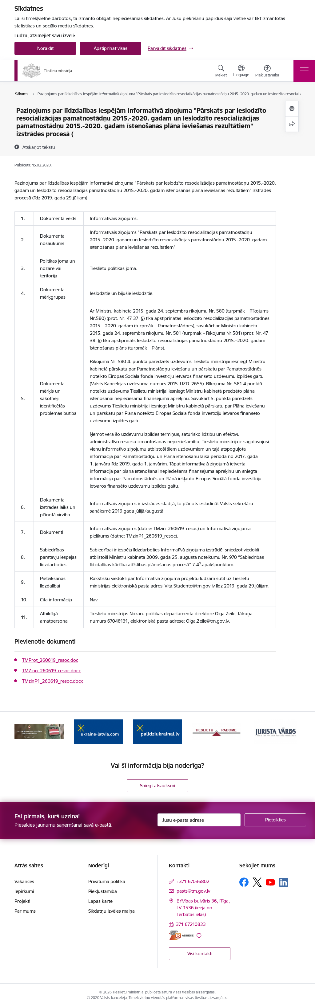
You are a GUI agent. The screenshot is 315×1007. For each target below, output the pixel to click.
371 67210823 (191, 924)
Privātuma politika (106, 881)
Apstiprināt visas (110, 48)
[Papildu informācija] (199, 935)
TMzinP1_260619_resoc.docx (52, 681)
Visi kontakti (199, 953)
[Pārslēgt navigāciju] (304, 71)
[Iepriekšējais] (24, 732)
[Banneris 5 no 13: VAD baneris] (39, 731)
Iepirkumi (24, 891)
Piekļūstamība (102, 891)
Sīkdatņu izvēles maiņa (111, 911)
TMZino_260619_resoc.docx (51, 670)
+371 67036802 (193, 881)
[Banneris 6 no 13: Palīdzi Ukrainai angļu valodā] (98, 731)
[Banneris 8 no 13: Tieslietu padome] (216, 731)
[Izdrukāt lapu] (291, 108)
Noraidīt (45, 48)
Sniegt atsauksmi (157, 785)
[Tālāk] (290, 732)
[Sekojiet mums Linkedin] (283, 882)
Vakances (24, 881)
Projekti (22, 901)
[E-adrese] (181, 935)
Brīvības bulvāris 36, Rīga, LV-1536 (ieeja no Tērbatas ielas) (203, 907)
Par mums (25, 911)
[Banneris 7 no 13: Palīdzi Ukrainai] (157, 731)
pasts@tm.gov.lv (193, 891)
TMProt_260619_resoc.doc (50, 660)
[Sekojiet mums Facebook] (244, 882)
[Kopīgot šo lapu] (291, 124)
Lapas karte (100, 901)
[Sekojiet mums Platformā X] (257, 882)
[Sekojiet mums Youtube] (270, 882)
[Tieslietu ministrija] (47, 70)
